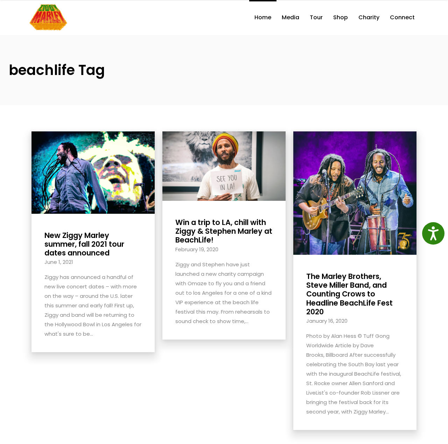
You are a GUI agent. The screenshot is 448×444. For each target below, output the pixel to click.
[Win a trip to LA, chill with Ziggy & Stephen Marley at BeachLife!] (224, 165)
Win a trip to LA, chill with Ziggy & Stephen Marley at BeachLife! (223, 231)
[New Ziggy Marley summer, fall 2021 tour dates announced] (93, 172)
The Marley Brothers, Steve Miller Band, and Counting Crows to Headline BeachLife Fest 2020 (349, 294)
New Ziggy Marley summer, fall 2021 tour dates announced (84, 244)
